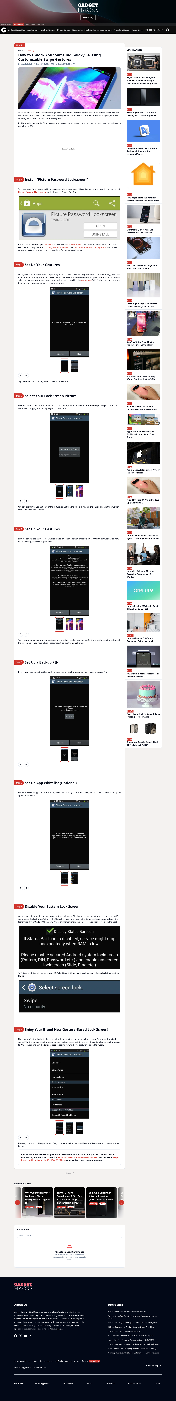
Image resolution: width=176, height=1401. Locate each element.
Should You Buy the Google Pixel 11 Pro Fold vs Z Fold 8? (142, 743)
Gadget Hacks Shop (17, 30)
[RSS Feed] (30, 1335)
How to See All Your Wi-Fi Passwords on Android (127, 1311)
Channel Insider (134, 1383)
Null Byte (40, 24)
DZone (157, 1383)
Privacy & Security (139, 30)
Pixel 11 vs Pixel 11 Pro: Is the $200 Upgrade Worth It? (143, 501)
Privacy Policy (37, 1361)
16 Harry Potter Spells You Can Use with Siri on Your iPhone (131, 1327)
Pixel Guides (90, 30)
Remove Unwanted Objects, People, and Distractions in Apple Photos (132, 1317)
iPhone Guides (63, 30)
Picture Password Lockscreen (32, 192)
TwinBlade (48, 244)
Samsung (88, 17)
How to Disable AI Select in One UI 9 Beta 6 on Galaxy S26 (143, 607)
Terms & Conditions (22, 1361)
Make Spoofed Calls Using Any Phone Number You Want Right (133, 1348)
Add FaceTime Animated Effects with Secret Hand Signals (131, 1335)
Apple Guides (33, 30)
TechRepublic (68, 1383)
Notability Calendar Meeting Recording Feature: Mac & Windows (140, 574)
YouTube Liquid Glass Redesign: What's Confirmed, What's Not (142, 377)
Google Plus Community (58, 247)
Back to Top (152, 1365)
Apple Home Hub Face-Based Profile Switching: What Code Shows (140, 434)
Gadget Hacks (18, 24)
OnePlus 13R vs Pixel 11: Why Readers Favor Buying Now (140, 343)
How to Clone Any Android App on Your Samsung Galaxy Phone (133, 1322)
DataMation (110, 1383)
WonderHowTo (6, 24)
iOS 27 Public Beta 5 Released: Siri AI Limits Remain (143, 675)
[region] (69, 218)
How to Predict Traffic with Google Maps (124, 1331)
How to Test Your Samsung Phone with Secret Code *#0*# (131, 1340)
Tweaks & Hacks (121, 30)
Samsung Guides (104, 30)
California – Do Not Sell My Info (67, 1361)
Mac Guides (77, 30)
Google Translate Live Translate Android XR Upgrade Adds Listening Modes (142, 151)
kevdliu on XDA (74, 244)
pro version (86, 280)
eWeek (89, 1383)
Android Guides (48, 30)
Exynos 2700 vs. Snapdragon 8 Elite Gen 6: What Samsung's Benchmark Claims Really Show (142, 80)
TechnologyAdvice (42, 1383)
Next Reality (30, 24)
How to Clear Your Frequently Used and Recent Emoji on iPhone (133, 1344)
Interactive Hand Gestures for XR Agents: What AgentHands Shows (143, 537)
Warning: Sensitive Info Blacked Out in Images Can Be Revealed (133, 1353)
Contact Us (48, 1361)
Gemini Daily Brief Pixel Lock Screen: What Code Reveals (140, 231)
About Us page (56, 1329)
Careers (90, 1361)
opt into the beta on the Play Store (90, 247)
